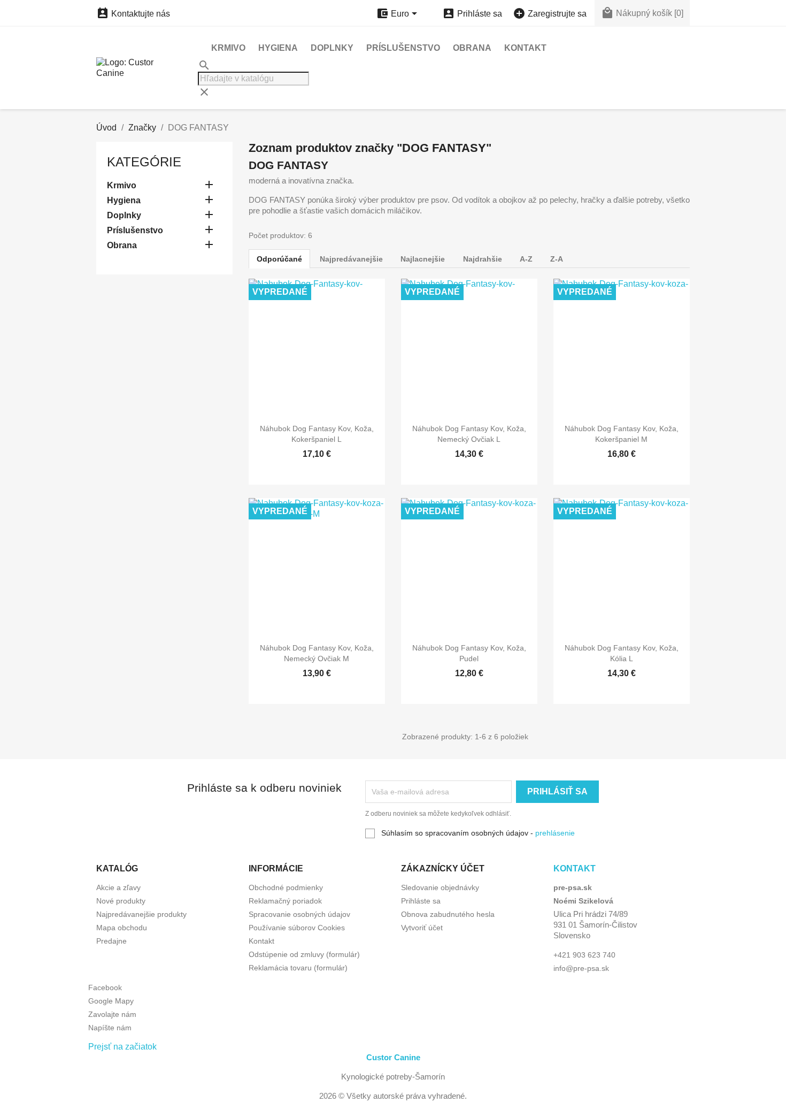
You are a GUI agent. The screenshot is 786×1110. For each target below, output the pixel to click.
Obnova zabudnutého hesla (448, 914)
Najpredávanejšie (351, 259)
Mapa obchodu (121, 927)
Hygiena (278, 47)
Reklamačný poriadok (285, 901)
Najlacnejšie (422, 259)
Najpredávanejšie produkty (141, 914)
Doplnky (332, 47)
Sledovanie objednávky (440, 887)
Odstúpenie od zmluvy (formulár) (304, 954)
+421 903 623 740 (584, 955)
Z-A (556, 259)
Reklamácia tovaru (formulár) (298, 967)
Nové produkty (120, 901)
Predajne (111, 941)
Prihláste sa (421, 901)
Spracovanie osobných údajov (299, 914)
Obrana (472, 47)
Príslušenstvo (403, 47)
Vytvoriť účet (422, 927)
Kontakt (525, 47)
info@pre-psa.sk (581, 968)
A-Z (526, 259)
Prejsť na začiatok (122, 1046)
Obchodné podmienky (286, 887)
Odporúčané (279, 259)
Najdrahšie (482, 259)
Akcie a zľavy (118, 887)
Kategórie (144, 162)
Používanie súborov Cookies (297, 927)
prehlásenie (555, 833)
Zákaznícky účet (442, 868)
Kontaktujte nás (133, 13)
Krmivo (228, 47)
